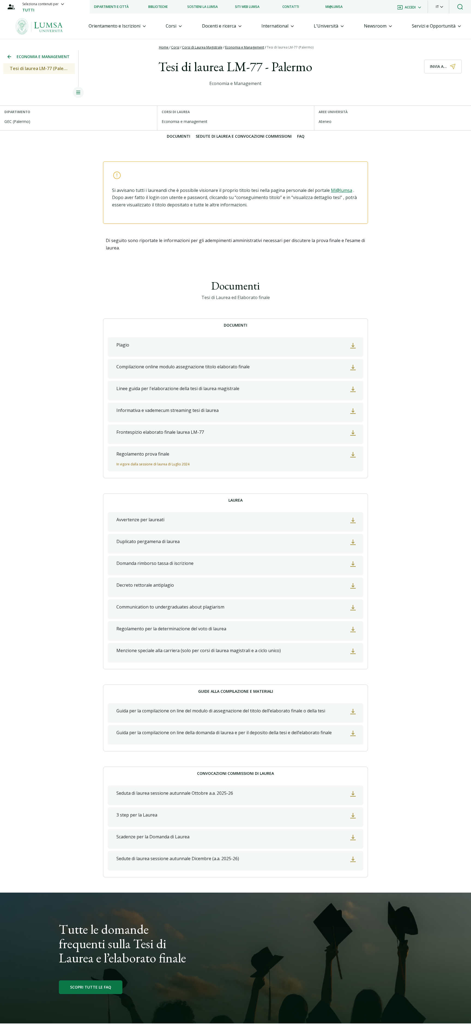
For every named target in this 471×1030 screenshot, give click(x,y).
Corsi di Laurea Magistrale (202, 47)
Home (164, 47)
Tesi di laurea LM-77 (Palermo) (290, 47)
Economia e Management (244, 47)
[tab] (117, 26)
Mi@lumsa (341, 190)
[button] (439, 7)
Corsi (175, 47)
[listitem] (111, 7)
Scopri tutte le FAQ (90, 987)
